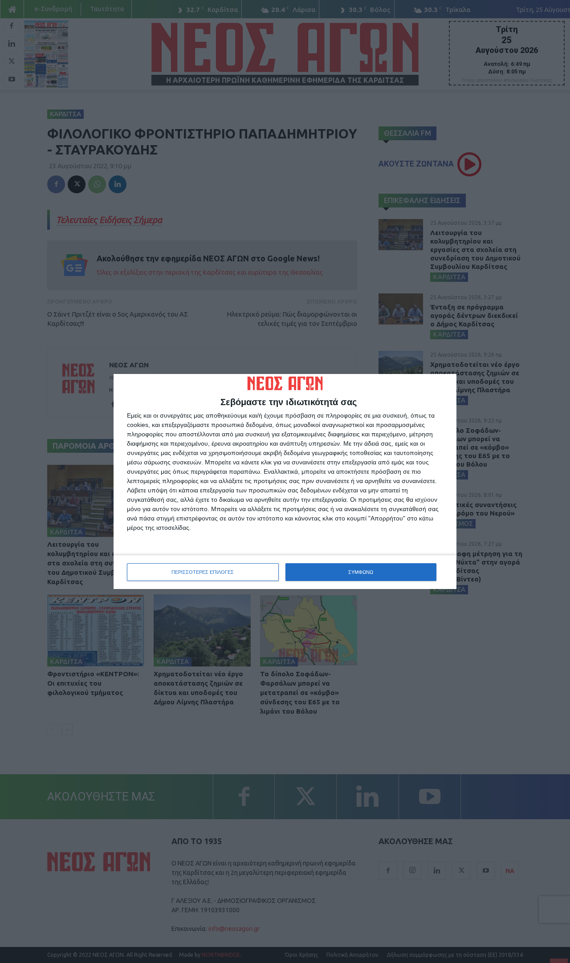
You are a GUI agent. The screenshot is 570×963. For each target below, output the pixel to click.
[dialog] (285, 481)
